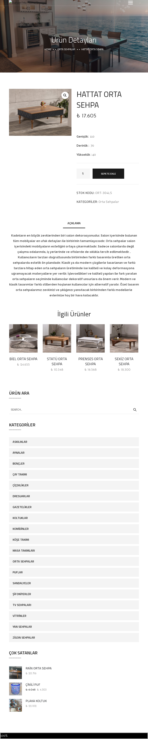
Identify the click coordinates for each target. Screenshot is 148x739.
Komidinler (21, 529)
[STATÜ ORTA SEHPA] (57, 338)
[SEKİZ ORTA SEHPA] (124, 338)
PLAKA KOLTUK (36, 700)
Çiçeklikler (21, 485)
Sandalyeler (22, 583)
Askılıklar (20, 442)
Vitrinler (19, 616)
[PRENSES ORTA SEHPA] (90, 338)
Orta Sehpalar (66, 49)
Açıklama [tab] (74, 223)
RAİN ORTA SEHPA (39, 668)
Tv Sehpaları (22, 605)
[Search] (135, 410)
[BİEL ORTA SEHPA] (23, 338)
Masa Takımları (24, 550)
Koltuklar (20, 518)
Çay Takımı (20, 474)
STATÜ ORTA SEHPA (57, 361)
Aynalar (19, 452)
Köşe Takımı (21, 539)
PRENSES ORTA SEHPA (90, 361)
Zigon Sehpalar (24, 637)
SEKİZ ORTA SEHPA (124, 361)
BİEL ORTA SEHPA (23, 359)
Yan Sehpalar (22, 626)
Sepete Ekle (108, 173)
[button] (65, 95)
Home (48, 49)
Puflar (18, 572)
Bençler (19, 463)
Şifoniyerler (22, 594)
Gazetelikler (22, 507)
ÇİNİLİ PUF (33, 684)
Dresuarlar (21, 496)
